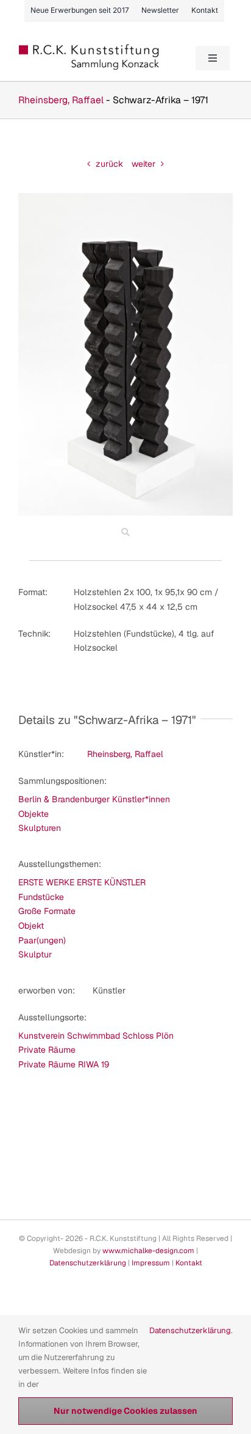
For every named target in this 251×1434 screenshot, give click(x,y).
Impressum (151, 1263)
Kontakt (188, 1263)
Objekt (31, 925)
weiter (143, 163)
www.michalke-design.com (148, 1251)
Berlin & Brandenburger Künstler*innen (94, 799)
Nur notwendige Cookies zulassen (125, 1410)
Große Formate (47, 910)
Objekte (33, 813)
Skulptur (35, 954)
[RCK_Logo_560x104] (89, 48)
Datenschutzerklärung (87, 1263)
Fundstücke (41, 896)
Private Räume (47, 1049)
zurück (109, 163)
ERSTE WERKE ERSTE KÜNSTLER (82, 882)
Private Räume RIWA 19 (63, 1064)
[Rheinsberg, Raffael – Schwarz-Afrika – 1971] (125, 197)
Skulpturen (39, 827)
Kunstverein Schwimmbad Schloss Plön (96, 1035)
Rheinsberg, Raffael (61, 99)
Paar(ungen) (42, 940)
